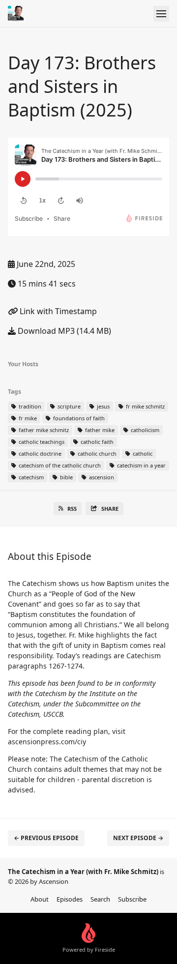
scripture (68, 406)
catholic (141, 453)
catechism (30, 477)
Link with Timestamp (57, 311)
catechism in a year (141, 465)
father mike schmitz (43, 430)
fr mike (27, 418)
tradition (29, 406)
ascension (101, 477)
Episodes (70, 899)
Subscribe (132, 899)
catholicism (144, 430)
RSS (72, 508)
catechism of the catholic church (59, 465)
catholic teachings (40, 441)
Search (100, 899)
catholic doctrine (39, 453)
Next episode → (138, 838)
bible (66, 477)
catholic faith (96, 441)
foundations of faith (78, 418)
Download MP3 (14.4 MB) (63, 330)
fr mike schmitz (144, 406)
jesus (102, 406)
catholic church (96, 453)
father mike (99, 430)
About (39, 899)
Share (109, 508)
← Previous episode (46, 838)
